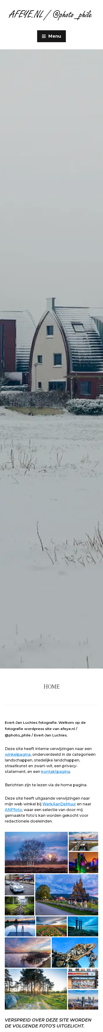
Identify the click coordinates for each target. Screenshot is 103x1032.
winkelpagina (18, 754)
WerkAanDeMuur (59, 804)
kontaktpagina (55, 771)
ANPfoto (13, 809)
